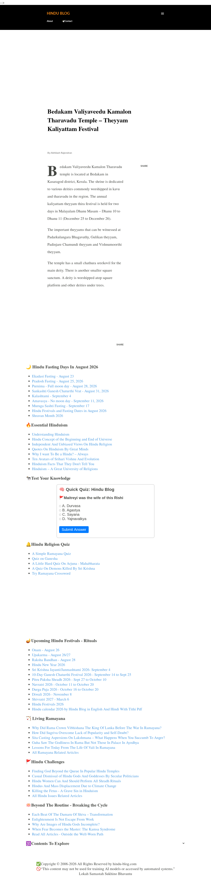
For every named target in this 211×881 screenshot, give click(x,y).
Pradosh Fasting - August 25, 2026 (57, 381)
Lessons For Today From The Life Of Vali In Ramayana (73, 747)
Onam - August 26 (45, 649)
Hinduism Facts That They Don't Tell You (63, 463)
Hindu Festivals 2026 (48, 704)
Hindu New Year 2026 (48, 664)
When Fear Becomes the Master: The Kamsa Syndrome (73, 829)
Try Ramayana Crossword (51, 573)
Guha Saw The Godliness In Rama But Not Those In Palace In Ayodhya (85, 742)
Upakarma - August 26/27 (51, 654)
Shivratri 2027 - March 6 (50, 699)
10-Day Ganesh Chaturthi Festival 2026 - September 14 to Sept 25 (81, 674)
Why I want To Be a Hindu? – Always (60, 453)
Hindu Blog (58, 13)
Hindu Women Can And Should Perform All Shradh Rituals (76, 780)
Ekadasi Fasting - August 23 (53, 376)
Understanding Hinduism (50, 434)
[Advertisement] (105, 56)
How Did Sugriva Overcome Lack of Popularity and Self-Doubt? (80, 732)
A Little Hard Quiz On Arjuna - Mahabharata (66, 563)
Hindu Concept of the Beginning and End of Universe (72, 439)
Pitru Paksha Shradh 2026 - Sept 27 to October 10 (69, 679)
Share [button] (144, 166)
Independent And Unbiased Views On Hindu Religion (72, 444)
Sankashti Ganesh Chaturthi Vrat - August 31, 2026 (70, 390)
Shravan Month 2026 (47, 415)
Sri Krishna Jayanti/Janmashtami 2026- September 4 (71, 669)
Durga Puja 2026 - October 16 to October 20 (65, 689)
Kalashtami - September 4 (51, 395)
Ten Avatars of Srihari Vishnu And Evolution (65, 458)
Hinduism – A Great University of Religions (65, 468)
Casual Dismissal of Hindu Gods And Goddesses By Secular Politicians (85, 775)
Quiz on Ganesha (45, 558)
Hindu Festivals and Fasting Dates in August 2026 (69, 410)
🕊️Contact (67, 21)
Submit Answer (74, 529)
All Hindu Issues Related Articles (57, 795)
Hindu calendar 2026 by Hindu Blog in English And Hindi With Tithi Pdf (87, 709)
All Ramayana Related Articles (55, 752)
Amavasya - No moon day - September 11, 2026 (67, 400)
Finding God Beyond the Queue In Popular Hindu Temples (75, 770)
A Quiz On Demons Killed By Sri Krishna (63, 568)
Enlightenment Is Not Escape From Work (63, 819)
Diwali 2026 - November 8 (52, 694)
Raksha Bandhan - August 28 (53, 659)
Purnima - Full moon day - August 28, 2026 (64, 385)
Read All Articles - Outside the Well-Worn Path (67, 834)
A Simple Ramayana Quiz (51, 553)
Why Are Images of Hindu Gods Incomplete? (66, 824)
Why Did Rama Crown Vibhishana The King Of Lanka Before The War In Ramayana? (96, 727)
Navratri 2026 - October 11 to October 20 (63, 684)
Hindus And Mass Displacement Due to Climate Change (74, 785)
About (50, 21)
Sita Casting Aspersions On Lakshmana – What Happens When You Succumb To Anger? (98, 737)
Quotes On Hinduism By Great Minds (60, 449)
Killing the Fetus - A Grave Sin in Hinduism (65, 790)
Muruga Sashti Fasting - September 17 (60, 405)
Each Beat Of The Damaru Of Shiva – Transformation (72, 814)
